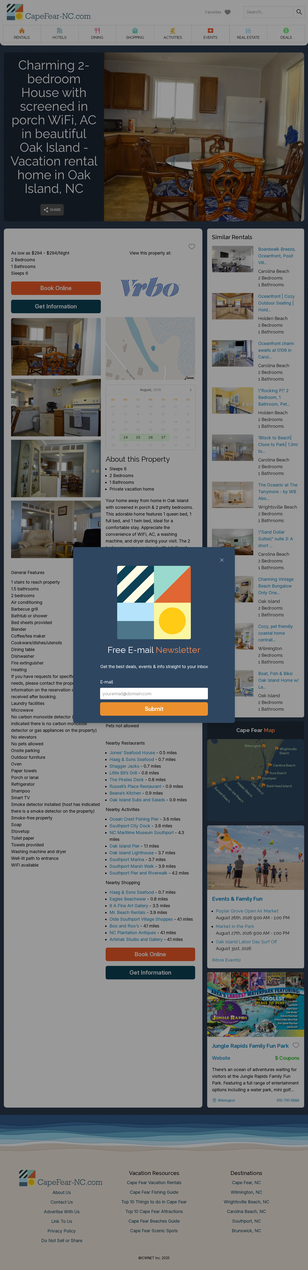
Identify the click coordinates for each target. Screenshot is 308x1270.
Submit (154, 708)
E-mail (106, 681)
